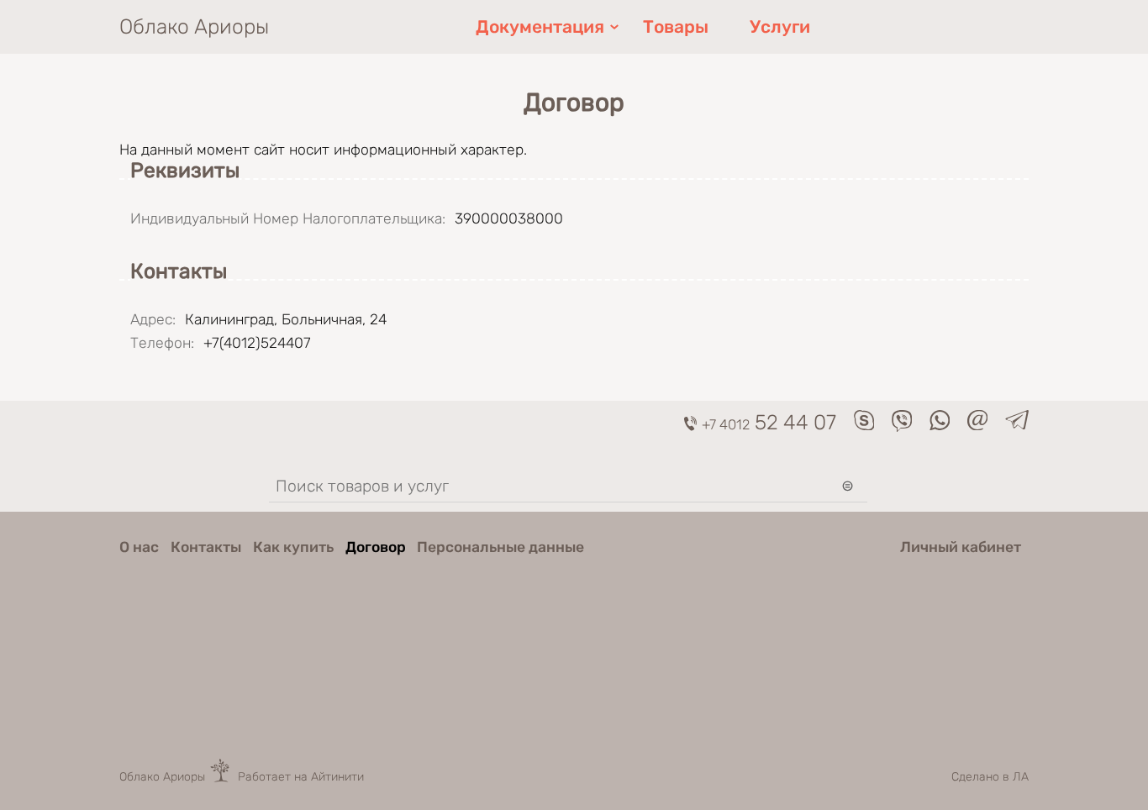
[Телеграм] (1017, 424)
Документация (540, 26)
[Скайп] (864, 425)
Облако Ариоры (194, 26)
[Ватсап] (940, 425)
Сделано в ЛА (990, 777)
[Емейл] (977, 425)
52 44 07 (769, 422)
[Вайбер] (902, 426)
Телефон (162, 342)
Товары (675, 26)
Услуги (780, 26)
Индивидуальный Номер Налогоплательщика (287, 218)
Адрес (153, 319)
